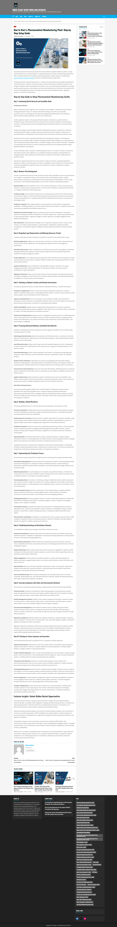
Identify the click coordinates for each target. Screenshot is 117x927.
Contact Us (37, 16)
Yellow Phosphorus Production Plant (85, 902)
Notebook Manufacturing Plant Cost (84, 855)
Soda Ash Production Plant (93, 884)
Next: (60, 760)
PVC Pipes (94, 872)
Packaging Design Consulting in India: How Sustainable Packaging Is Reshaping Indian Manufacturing (82, 42)
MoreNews (61, 925)
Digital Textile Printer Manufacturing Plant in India (88, 830)
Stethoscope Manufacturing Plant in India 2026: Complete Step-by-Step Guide (64, 788)
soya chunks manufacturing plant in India (86, 887)
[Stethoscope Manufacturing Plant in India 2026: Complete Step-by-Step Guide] (65, 778)
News (25, 16)
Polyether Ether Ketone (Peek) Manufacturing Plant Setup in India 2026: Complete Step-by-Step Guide (43, 788)
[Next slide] (102, 27)
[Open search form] (104, 16)
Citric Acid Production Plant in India (85, 820)
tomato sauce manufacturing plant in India (86, 894)
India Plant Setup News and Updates (29, 9)
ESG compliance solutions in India (84, 845)
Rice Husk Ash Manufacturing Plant (84, 882)
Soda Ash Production (81, 884)
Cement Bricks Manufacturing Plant (84, 812)
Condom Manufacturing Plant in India (85, 825)
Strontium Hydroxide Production (84, 889)
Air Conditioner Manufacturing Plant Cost (86, 805)
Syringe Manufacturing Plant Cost (84, 892)
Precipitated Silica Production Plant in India (86, 869)
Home (16, 16)
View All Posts (30, 750)
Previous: (29, 760)
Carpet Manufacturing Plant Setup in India (86, 810)
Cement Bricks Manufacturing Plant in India (86, 815)
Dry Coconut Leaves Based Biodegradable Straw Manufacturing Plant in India (87, 839)
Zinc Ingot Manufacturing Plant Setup (85, 904)
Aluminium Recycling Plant (83, 807)
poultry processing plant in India (84, 864)
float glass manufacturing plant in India (85, 850)
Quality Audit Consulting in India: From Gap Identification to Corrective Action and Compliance (82, 33)
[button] (13, 16)
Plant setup (95, 862)
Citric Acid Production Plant (83, 817)
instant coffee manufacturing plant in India (86, 852)
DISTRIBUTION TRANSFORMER (83, 832)
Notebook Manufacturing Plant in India (85, 857)
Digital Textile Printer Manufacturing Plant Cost (87, 827)
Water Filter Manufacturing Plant (84, 899)
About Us (31, 16)
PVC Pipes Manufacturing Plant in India (85, 877)
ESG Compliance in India (82, 842)
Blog (21, 16)
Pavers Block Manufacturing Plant (84, 862)
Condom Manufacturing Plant (83, 822)
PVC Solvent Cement (81, 879)
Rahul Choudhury (19, 36)
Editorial (44, 16)
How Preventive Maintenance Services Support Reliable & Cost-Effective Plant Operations (23, 788)
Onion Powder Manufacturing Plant (84, 859)
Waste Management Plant (82, 897)
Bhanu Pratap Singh (19, 791)
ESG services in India (81, 847)
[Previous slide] (100, 27)
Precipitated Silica (97, 864)
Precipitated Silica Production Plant (85, 867)
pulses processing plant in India (84, 872)
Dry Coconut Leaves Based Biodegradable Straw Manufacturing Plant (87, 835)
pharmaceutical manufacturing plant (24, 78)
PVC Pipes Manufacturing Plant (83, 874)
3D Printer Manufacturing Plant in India (85, 802)
